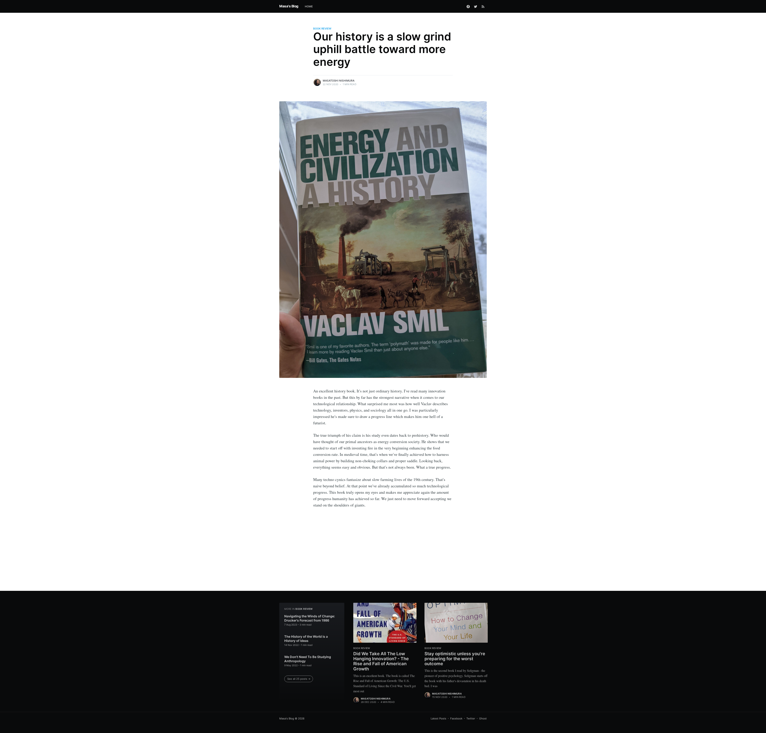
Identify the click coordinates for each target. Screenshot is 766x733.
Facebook (456, 718)
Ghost (483, 718)
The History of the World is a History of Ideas (306, 638)
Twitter (470, 718)
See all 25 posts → (298, 678)
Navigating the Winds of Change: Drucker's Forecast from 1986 (309, 618)
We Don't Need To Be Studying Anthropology (307, 659)
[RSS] (483, 6)
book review (322, 28)
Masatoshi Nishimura (338, 80)
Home (309, 6)
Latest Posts (438, 718)
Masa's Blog (288, 6)
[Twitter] (475, 6)
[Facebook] (468, 6)
